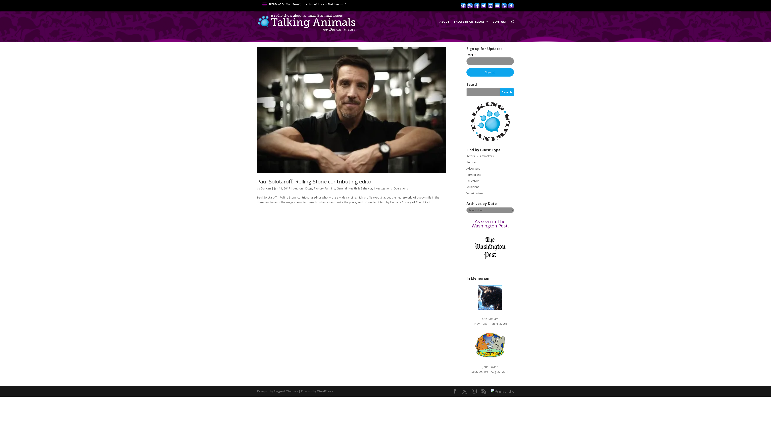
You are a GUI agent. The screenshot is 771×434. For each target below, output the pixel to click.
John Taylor (490, 367)
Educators (472, 181)
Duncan (266, 188)
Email (471, 55)
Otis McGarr (490, 319)
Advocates (473, 168)
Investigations (383, 188)
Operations (401, 188)
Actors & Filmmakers (480, 156)
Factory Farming (324, 188)
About (445, 22)
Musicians (472, 187)
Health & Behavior (360, 188)
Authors (298, 188)
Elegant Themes (286, 391)
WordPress (325, 391)
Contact (500, 22)
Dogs (308, 188)
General (342, 188)
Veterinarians (474, 193)
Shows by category (469, 22)
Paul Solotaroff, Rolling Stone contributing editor (315, 181)
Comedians (473, 175)
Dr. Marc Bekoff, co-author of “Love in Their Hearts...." (314, 4)
